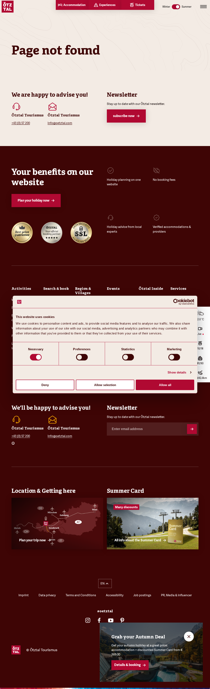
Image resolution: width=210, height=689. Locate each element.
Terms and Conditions (81, 595)
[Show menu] (203, 6)
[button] (105, 583)
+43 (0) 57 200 (20, 123)
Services (178, 288)
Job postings (142, 595)
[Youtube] (110, 620)
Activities (21, 288)
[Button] (192, 429)
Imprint (23, 595)
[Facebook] (99, 620)
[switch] (82, 357)
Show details (177, 372)
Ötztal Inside (151, 288)
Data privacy (47, 595)
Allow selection (105, 384)
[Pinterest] (122, 620)
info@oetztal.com (60, 123)
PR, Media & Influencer (176, 595)
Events (113, 288)
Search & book (56, 288)
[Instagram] (87, 620)
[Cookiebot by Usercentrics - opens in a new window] (176, 302)
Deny (45, 384)
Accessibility (114, 595)
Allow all (165, 384)
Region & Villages (83, 290)
